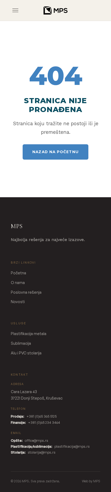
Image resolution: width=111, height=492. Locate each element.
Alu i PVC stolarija (26, 353)
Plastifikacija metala (28, 333)
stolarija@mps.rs (42, 452)
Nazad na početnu (55, 152)
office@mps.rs (36, 440)
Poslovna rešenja (26, 292)
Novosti (18, 301)
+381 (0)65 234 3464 (44, 422)
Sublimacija (21, 343)
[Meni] (15, 10)
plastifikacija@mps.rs (72, 446)
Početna (18, 273)
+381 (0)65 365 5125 (41, 416)
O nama (18, 282)
